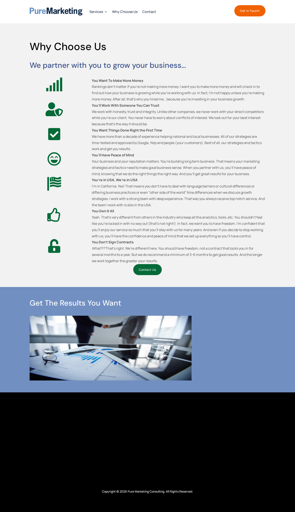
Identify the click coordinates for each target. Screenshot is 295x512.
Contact (149, 11)
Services (96, 11)
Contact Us (147, 270)
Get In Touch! (250, 11)
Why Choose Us (125, 11)
